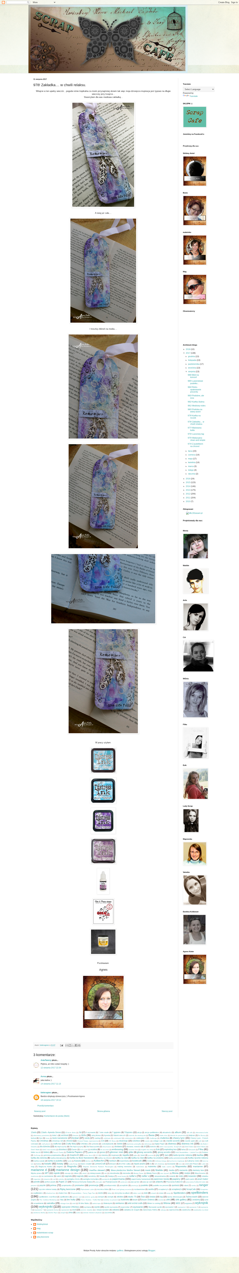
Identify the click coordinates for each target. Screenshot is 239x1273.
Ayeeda (107, 1135)
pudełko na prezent (160, 1185)
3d (80, 1132)
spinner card (77, 1197)
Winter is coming (153, 1203)
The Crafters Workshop (48, 1200)
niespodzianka (160, 1176)
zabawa (115, 1210)
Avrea (43, 1076)
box (40, 1138)
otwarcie (47, 1179)
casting (97, 1138)
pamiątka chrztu (73, 1179)
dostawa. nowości (133, 1147)
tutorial (160, 1200)
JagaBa (125, 1155)
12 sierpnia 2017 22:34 (51, 1068)
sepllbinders (38, 1193)
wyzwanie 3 (169, 1207)
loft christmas (160, 1164)
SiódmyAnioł (42, 1224)
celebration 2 (141, 1138)
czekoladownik (107, 1144)
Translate (193, 96)
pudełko (144, 1185)
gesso (102, 1152)
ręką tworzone (43, 1237)
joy (157, 1155)
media (171, 1170)
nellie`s (145, 1176)
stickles (120, 1197)
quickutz (175, 1185)
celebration (129, 1138)
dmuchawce (106, 1147)
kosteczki (137, 1160)
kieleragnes (46, 1092)
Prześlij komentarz (45, 1106)
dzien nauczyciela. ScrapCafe (170, 1147)
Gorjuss (205, 1152)
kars (167, 1155)
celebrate (107, 1138)
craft (199, 1141)
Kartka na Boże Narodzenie (82, 1158)
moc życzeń (164, 1173)
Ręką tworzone (67, 1189)
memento (183, 1170)
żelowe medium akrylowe (92, 1213)
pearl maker (203, 1179)
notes (181, 1176)
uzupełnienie (38, 1203)
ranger (203, 1185)
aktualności (166, 1132)
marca (191, 466)
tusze (135, 1200)
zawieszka (186, 1210)
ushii (206, 1200)
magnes (60, 1167)
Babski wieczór (119, 1135)
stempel (101, 1197)
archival (64, 1135)
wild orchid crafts (135, 1203)
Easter (74, 1149)
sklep (110, 1193)
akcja (139, 1132)
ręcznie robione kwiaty (48, 1189)
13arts (33, 1132)
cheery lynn (179, 1138)
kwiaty (60, 1163)
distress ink (187, 1143)
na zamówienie (47, 1176)
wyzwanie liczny (52, 1210)
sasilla (151, 1189)
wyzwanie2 (65, 1210)
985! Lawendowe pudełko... (195, 382)
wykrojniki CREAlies (70, 1207)
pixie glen (99, 1182)
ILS (97, 1155)
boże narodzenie (60, 1138)
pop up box (135, 1182)
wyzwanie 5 (193, 1207)
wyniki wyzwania (111, 1207)
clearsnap (123, 1141)
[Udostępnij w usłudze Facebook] (76, 1045)
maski (147, 1170)
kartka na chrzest (105, 1158)
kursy (38, 1164)
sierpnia (192, 371)
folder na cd (35, 1152)
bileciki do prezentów (178, 1135)
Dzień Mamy (201, 1147)
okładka (205, 1176)
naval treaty (121, 1176)
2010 (188, 501)
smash (153, 1193)
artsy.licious (96, 1135)
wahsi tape (97, 1203)
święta (152, 1197)
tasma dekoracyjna (174, 1197)
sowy (168, 1193)
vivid (74, 1203)
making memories (124, 1167)
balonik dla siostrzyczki (137, 1135)
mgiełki (56, 1173)
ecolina (94, 1149)
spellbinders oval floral (48, 1197)
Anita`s (55, 1135)
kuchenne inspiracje (176, 1161)
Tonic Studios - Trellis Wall (90, 1200)
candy (87, 1138)
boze (47, 1138)
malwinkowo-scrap (45, 1233)
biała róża (163, 1135)
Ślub (143, 1197)
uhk (168, 1199)
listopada (192, 360)
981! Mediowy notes (197, 406)
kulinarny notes (193, 1161)
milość (84, 1173)
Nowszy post (39, 1111)
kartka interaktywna (58, 1158)
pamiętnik (105, 1179)
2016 (188, 479)
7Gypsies (128, 1132)
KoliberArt (99, 1160)
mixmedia (126, 1173)
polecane (124, 1182)
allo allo (190, 1132)
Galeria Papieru (74, 1152)
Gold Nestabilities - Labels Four (187, 1152)
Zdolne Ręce (53, 1213)
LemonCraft (100, 1164)
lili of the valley (125, 1164)
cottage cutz (158, 1141)
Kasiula (77, 1161)
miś (105, 1173)
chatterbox (164, 1138)
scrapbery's (177, 1189)
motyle (187, 1173)
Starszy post (167, 1111)
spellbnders (64, 1197)
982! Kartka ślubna (196, 402)
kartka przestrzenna (176, 1158)
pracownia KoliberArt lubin (196, 1182)
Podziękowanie (111, 1182)
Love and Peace (191, 1164)
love (180, 1164)
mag (32, 1167)
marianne (198, 1166)
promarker (79, 1185)
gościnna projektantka (52, 1155)
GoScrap (37, 1155)
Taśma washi (191, 1197)
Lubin (203, 1164)
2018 (188, 349)
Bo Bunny (202, 1135)
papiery (176, 1179)
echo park (84, 1149)
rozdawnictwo (139, 1189)
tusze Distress (148, 1200)
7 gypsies (116, 1132)
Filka (200, 1149)
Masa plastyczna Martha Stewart (125, 1170)
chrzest (69, 1141)
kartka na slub (121, 1158)
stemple (110, 1197)
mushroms (35, 1176)
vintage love (64, 1203)
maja (190, 459)
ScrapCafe (191, 1189)
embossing (117, 1149)
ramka (193, 1185)
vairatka (51, 1203)
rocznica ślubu (102, 1189)
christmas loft (57, 1141)
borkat (33, 1138)
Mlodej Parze (138, 1173)
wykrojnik (201, 1203)
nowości (192, 1176)
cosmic (147, 1141)
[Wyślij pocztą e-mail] (66, 1045)
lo (150, 1164)
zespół (63, 1213)
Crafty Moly (71, 1144)
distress (172, 1143)
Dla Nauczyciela (92, 1147)
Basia (151, 1135)
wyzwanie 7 (39, 1210)
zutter (78, 1213)
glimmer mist (116, 1152)
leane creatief (86, 1164)
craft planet (46, 1144)
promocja (94, 1185)
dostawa (118, 1146)
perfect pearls (50, 1182)
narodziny (92, 1176)
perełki (37, 1182)
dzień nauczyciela (49, 1149)
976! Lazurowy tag (196, 434)
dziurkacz (63, 1149)
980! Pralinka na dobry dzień (195, 410)
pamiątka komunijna (91, 1179)
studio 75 (132, 1197)
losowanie (171, 1164)
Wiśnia (166, 1203)
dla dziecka (45, 1146)
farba (183, 1149)
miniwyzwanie (95, 1173)
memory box (198, 1170)
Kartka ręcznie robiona (198, 1158)
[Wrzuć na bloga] (70, 1045)
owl (54, 1179)
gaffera (120, 1250)
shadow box (50, 1193)
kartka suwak (39, 1161)
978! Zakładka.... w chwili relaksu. (196, 423)
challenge (153, 1138)
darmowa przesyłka (134, 1144)
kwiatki (47, 1163)
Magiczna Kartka (45, 1167)
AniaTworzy (46, 1060)
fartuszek (192, 1149)
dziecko (153, 1147)
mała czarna (167, 1167)
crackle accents (173, 1141)
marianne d (39, 1170)
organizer (37, 1179)
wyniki (97, 1207)
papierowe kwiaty (161, 1179)
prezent (34, 1185)
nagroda (68, 1176)
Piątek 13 (63, 1182)
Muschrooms (200, 1173)
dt (145, 1146)
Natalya (111, 1176)
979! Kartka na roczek (194, 416)
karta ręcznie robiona (182, 1155)
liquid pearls (139, 1164)
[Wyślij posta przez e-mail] (61, 1045)
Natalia (102, 1176)
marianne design (68, 1170)
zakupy (163, 1210)
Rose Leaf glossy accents (121, 1189)
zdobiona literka (39, 1213)
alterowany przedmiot (41, 1135)
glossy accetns (164, 1152)
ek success (104, 1149)
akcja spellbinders (152, 1132)
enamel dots (133, 1149)
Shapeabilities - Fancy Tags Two (83, 1193)
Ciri (102, 1141)
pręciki (43, 1185)
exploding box (170, 1149)
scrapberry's (163, 1189)
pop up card (147, 1182)
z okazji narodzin (102, 1210)
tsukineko (125, 1200)
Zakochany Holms (150, 1210)
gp (65, 1155)
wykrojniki (46, 1206)
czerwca (192, 455)
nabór (59, 1176)
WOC (178, 1203)
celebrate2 (118, 1138)
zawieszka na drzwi (201, 1210)
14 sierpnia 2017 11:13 (51, 1084)
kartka (200, 1155)
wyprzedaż (125, 1207)
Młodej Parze (151, 1173)
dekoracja (148, 1144)
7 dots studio (104, 1132)
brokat (75, 1138)
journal (150, 1155)
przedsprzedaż (110, 1185)
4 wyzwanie (90, 1132)
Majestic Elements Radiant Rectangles (98, 1167)
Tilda (61, 1200)
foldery (47, 1152)
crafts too (57, 1144)
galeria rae (92, 1152)
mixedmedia (114, 1173)
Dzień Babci (189, 1147)
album (178, 1132)
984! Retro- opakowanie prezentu (194, 389)
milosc (76, 1173)
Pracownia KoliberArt (174, 1182)
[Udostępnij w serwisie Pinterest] (79, 1045)
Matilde (159, 1170)
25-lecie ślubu (70, 1132)
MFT (47, 1173)
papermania (118, 1179)
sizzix (100, 1193)
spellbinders (199, 1192)
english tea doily (147, 1149)
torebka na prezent (111, 1200)
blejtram (192, 1135)
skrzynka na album (122, 1193)
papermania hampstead (141, 1179)
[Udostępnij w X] (73, 1045)
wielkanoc (119, 1203)
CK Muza (112, 1141)
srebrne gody (90, 1197)
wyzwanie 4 (182, 1207)
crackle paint (190, 1141)
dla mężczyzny (60, 1147)
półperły (159, 1182)
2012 (188, 494)
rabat (186, 1185)
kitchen (88, 1161)
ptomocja (134, 1185)
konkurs (112, 1161)
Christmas (44, 1141)
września (192, 368)
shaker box (62, 1193)
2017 (188, 353)
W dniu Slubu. (84, 1203)
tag (161, 1197)
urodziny (196, 1200)
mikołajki (68, 1173)
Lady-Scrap (73, 1164)
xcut (74, 1210)
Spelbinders (179, 1193)
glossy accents (144, 1152)
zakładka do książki (131, 1210)
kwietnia (192, 462)
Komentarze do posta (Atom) (56, 1116)
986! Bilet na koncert (193, 376)
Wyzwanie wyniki (155, 1207)
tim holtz (71, 1199)
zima (70, 1212)
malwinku (152, 1166)
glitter (131, 1152)
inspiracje (115, 1155)
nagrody (80, 1176)
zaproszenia (174, 1210)
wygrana (188, 1203)
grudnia (191, 356)
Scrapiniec (204, 1189)
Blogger (151, 1250)
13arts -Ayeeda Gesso (51, 1132)
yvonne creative (86, 1210)
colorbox (136, 1141)
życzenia (108, 1213)
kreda (149, 1161)
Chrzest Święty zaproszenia (87, 1141)
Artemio (75, 1135)
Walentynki (108, 1203)
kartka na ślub (137, 1158)
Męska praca (36, 1173)
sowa (161, 1193)
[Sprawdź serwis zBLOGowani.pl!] (194, 513)
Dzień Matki (35, 1149)
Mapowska (180, 1166)
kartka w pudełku (55, 1161)
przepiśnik (124, 1185)
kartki (69, 1161)
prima (53, 1185)
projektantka (67, 1185)
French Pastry (58, 1152)
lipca (190, 451)
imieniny (105, 1155)
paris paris (190, 1179)
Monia (175, 1173)
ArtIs (83, 1135)
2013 (188, 490)
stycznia (192, 474)
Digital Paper (160, 1144)
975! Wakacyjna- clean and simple (196, 439)
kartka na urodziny (155, 1158)
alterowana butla (202, 1132)
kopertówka (124, 1161)
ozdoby (61, 1179)
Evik (158, 1149)
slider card (137, 1193)
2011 (188, 498)
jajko (135, 1155)
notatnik (172, 1176)
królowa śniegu (160, 1161)
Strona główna (103, 1111)
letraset (113, 1164)
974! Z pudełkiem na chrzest (195, 445)
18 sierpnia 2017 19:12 (51, 1100)
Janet (142, 1155)
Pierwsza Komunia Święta (82, 1182)
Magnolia (72, 1166)
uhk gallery (181, 1199)
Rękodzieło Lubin (87, 1189)
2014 (188, 486)
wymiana (87, 1207)
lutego (191, 470)
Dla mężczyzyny (76, 1147)
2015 (188, 482)
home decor (88, 1155)
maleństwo (140, 1167)
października (194, 364)
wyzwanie (138, 1207)
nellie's (132, 1176)
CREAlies (84, 1144)
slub (146, 1193)
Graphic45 (74, 1155)
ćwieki (119, 1144)
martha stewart (97, 1170)
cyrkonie (94, 1144)
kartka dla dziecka (39, 1158)
